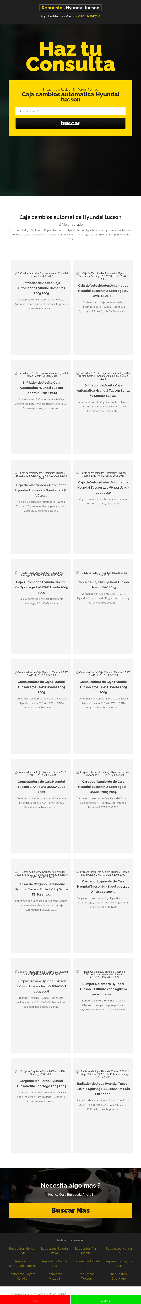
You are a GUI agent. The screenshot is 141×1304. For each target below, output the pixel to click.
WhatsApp (106, 1301)
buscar (70, 123)
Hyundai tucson (70, 7)
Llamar (35, 1301)
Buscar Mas (70, 1210)
